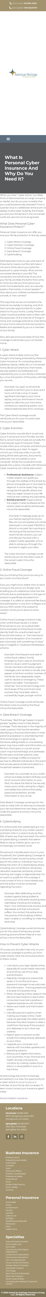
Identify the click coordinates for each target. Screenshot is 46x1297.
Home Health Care (13, 1244)
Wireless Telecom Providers (17, 1265)
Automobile (11, 1163)
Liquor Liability (12, 1187)
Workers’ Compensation (16, 1174)
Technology (11, 1271)
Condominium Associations (17, 1255)
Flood (8, 1182)
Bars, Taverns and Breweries (17, 1273)
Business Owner (12, 1157)
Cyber (8, 1168)
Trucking (9, 1190)
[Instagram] (21, 1136)
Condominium (12, 1208)
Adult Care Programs (14, 1276)
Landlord (9, 1213)
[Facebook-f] (8, 1136)
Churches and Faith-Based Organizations (17, 1251)
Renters (9, 1210)
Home (8, 1205)
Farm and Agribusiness (15, 1260)
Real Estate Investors (14, 1268)
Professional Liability (14, 1176)
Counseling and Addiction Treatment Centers (21, 1282)
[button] (8, 139)
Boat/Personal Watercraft (16, 1221)
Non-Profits (10, 1247)
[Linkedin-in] (15, 1136)
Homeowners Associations (17, 1257)
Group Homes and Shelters (17, 1263)
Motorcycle (10, 1224)
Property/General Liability (16, 1160)
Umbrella (10, 1166)
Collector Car (11, 1216)
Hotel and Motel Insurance (17, 1241)
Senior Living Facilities (15, 1279)
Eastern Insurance (18, 1098)
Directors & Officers (14, 1171)
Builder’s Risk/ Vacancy (15, 1184)
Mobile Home (11, 1229)
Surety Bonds (11, 1179)
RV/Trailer (9, 1218)
